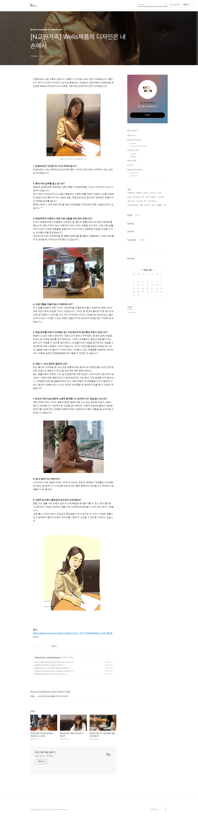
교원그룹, (139, 201)
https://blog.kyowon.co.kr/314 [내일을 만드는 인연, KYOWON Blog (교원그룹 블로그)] (72, 635)
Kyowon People (40, 657)
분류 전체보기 (132, 131)
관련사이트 (154, 809)
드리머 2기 (134, 176)
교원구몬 (154, 801)
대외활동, (159, 205)
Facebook (131, 240)
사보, (165, 205)
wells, (129, 197)
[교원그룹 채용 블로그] (45, 5)
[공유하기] (41, 646)
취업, (141, 205)
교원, (153, 205)
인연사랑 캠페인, (132, 205)
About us (131, 135)
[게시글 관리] (44, 646)
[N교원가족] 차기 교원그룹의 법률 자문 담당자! (51, 668)
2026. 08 (147, 270)
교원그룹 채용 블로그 (45, 752)
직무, (145, 201)
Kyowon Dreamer (134, 169)
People (133, 143)
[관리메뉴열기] (193, 5)
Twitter (142, 240)
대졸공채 (133, 156)
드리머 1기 (133, 173)
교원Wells (154, 797)
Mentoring (131, 160)
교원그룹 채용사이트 (157, 792)
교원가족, (147, 205)
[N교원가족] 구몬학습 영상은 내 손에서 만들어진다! (53, 671)
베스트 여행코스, (151, 197)
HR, (143, 197)
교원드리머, (131, 201)
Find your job (132, 150)
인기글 (137, 215)
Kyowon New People (53, 657)
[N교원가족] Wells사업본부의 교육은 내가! (49, 674)
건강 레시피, (152, 201)
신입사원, (153, 193)
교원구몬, (161, 197)
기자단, (159, 193)
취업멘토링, (131, 193)
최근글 (129, 215)
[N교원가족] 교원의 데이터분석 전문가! (48, 665)
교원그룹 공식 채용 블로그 (44, 756)
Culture (130, 165)
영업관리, (139, 193)
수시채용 (133, 154)
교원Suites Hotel (157, 805)
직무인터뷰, (137, 197)
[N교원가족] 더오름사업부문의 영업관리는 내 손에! (52, 662)
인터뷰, (146, 193)
